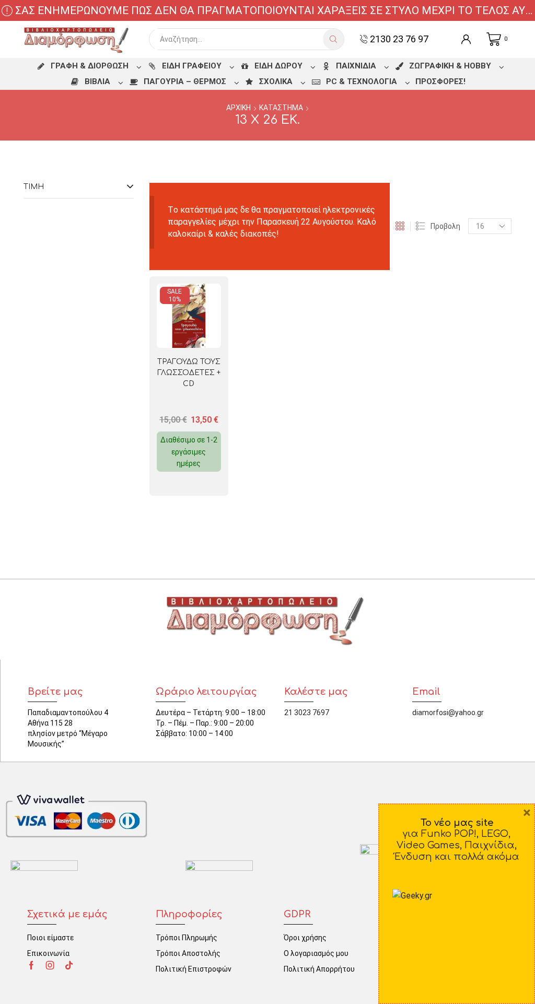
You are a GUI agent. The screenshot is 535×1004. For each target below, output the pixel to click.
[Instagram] (50, 965)
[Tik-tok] (69, 965)
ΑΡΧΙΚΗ (238, 107)
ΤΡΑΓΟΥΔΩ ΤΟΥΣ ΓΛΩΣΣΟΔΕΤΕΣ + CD (188, 373)
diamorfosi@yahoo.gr (448, 712)
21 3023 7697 (306, 712)
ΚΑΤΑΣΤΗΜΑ (281, 107)
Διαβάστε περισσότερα (199, 331)
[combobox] (239, 39)
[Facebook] (31, 965)
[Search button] (333, 39)
